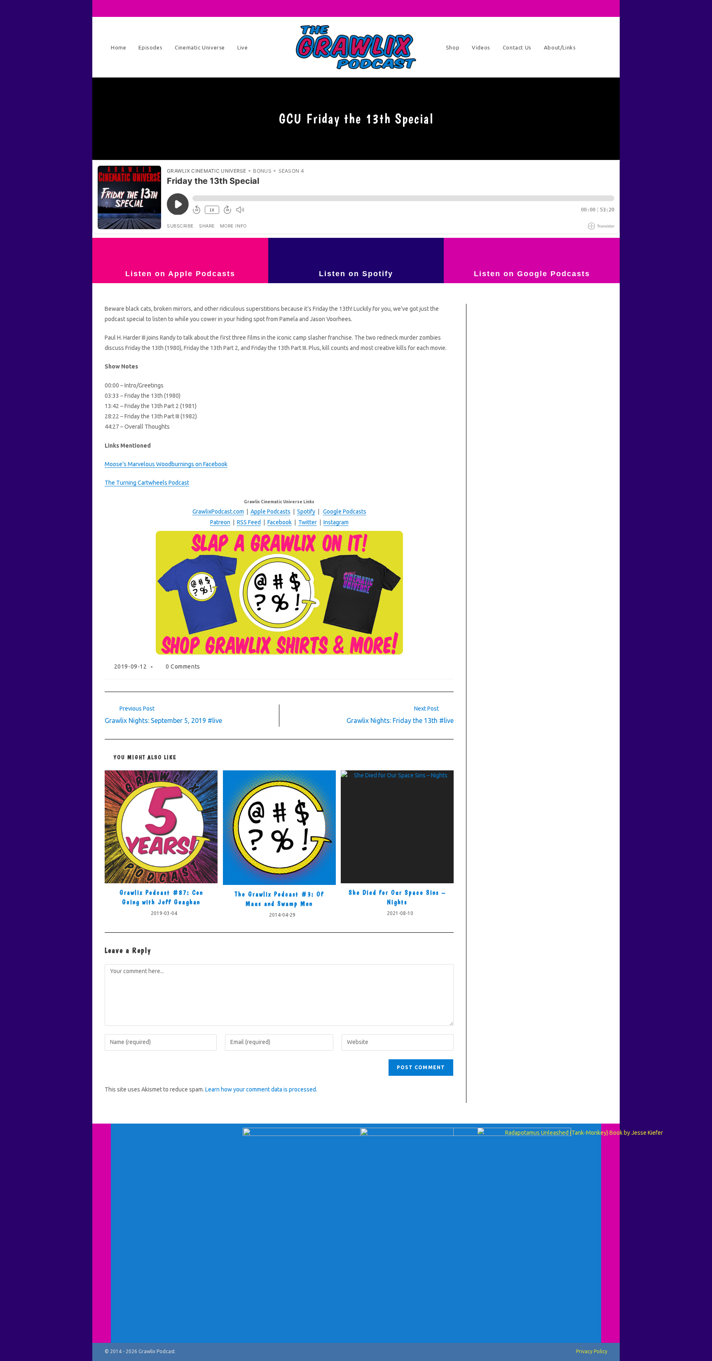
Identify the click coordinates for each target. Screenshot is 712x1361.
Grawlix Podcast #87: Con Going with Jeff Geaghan (161, 897)
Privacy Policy (591, 1351)
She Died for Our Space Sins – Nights (397, 897)
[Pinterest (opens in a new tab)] (546, 8)
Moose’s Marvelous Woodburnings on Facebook (166, 464)
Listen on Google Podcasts (532, 274)
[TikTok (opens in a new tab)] (592, 8)
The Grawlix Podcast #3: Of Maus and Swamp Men (279, 898)
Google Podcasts (344, 511)
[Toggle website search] (599, 47)
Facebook (279, 522)
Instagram (336, 522)
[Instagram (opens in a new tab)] (558, 8)
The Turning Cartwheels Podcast (147, 482)
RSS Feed (249, 522)
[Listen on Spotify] (356, 252)
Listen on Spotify (356, 274)
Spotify (306, 511)
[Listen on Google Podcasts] (532, 252)
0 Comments (183, 666)
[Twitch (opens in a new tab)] (602, 8)
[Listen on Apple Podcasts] (180, 252)
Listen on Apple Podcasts (180, 274)
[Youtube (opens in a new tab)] (581, 8)
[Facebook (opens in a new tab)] (535, 8)
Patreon (220, 522)
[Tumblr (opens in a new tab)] (569, 8)
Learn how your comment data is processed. (261, 1089)
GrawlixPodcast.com (218, 511)
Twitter (307, 522)
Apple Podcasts (270, 511)
